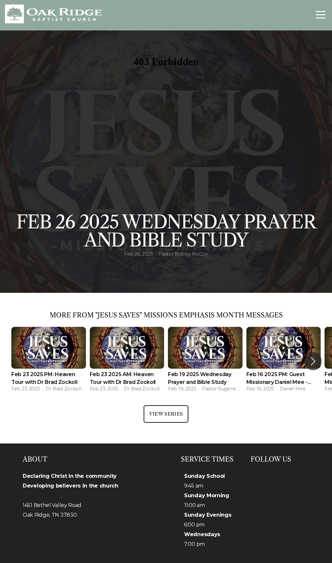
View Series (166, 414)
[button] (313, 361)
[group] (48, 361)
